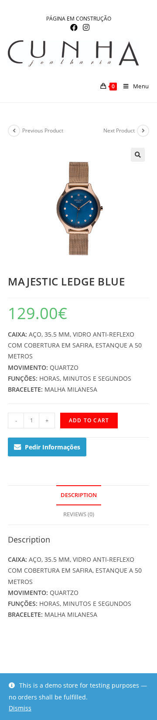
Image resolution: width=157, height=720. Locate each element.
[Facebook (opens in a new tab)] (74, 27)
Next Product (119, 130)
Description (79, 495)
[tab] (78, 495)
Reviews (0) (78, 514)
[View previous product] (14, 131)
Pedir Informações (52, 447)
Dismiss (20, 708)
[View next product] (143, 131)
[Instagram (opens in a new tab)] (84, 27)
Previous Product (42, 130)
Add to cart (89, 420)
